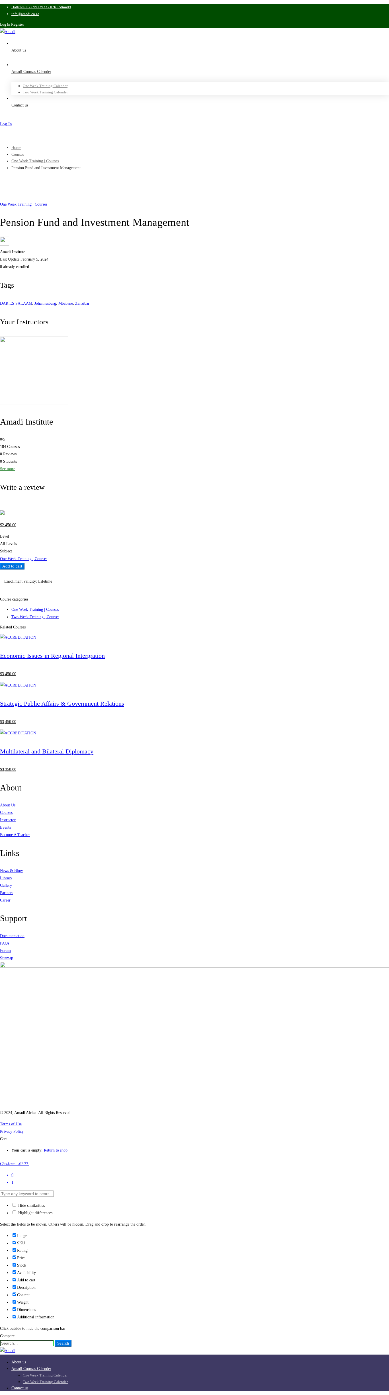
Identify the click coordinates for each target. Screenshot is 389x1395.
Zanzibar (82, 303)
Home (16, 148)
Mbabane (65, 303)
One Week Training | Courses (35, 161)
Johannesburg (45, 303)
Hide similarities (31, 1205)
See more (7, 469)
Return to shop (55, 1150)
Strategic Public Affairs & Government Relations (62, 703)
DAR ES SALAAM (16, 303)
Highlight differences (34, 1213)
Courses (17, 154)
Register (17, 24)
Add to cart (12, 566)
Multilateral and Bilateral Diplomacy (46, 751)
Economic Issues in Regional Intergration (52, 655)
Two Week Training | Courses (35, 617)
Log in (5, 24)
